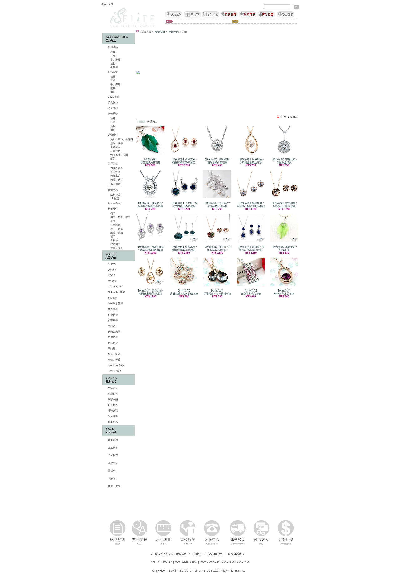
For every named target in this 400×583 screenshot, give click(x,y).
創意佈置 (112, 404)
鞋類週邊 (115, 150)
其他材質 (112, 463)
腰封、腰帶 (116, 143)
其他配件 (113, 134)
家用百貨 (112, 393)
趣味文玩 (112, 410)
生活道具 (112, 388)
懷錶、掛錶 (113, 354)
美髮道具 (115, 175)
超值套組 (112, 108)
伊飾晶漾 (113, 72)
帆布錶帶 (112, 342)
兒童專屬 (115, 224)
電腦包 (111, 470)
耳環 (112, 55)
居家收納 (112, 399)
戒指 (112, 63)
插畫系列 (112, 439)
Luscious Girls (115, 365)
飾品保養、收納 (119, 154)
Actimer (111, 264)
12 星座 (114, 198)
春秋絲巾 (115, 240)
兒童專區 (112, 416)
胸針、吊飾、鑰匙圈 (121, 139)
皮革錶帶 (112, 320)
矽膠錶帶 (112, 337)
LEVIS (111, 275)
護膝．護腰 (116, 232)
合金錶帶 (112, 314)
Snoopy (112, 297)
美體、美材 (116, 179)
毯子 (112, 236)
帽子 (112, 213)
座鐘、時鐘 (113, 359)
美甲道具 (115, 171)
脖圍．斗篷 (116, 248)
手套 (112, 221)
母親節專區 (113, 203)
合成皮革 (112, 447)
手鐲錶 (111, 326)
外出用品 (112, 421)
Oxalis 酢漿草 (115, 303)
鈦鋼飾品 (113, 189)
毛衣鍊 (114, 67)
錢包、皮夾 (113, 486)
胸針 (112, 92)
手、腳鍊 (115, 59)
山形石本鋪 (113, 184)
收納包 (111, 478)
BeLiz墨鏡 (113, 96)
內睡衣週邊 (116, 168)
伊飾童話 (113, 47)
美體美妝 (113, 163)
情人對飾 (112, 102)
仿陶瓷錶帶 (113, 331)
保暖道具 (115, 147)
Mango (111, 281)
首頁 (145, 31)
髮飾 (112, 158)
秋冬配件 (113, 208)
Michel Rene (114, 286)
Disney (111, 269)
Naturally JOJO (116, 292)
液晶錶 (111, 348)
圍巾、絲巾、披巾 (120, 217)
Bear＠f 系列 (114, 371)
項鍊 (112, 51)
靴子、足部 (116, 228)
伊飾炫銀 (113, 113)
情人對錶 (112, 309)
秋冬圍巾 (115, 244)
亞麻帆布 (112, 455)
